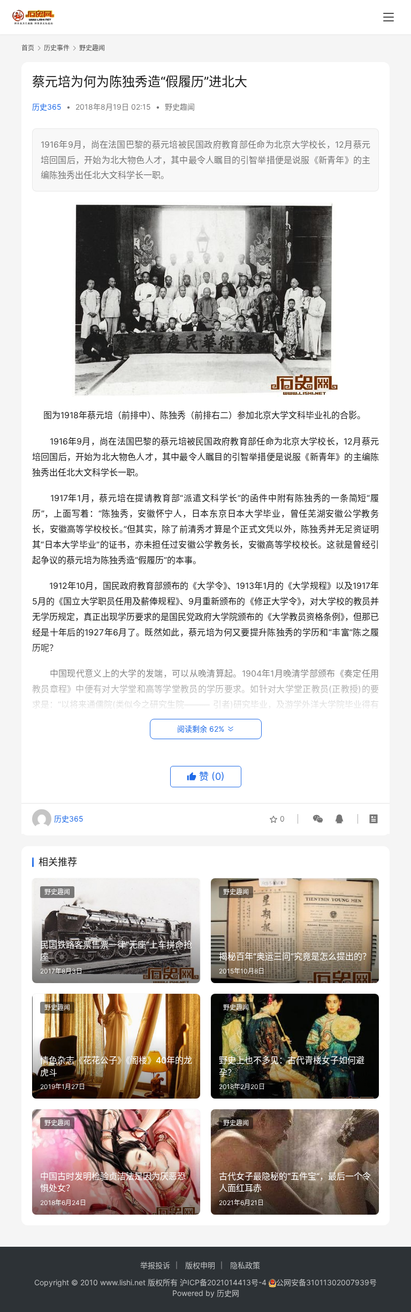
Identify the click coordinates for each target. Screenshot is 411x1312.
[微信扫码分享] (318, 818)
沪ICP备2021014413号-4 (224, 1282)
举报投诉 (155, 1265)
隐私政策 (245, 1265)
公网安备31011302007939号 (326, 1282)
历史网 (228, 1293)
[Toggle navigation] (388, 17)
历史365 (47, 106)
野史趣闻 (180, 106)
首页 (27, 48)
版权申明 (200, 1265)
